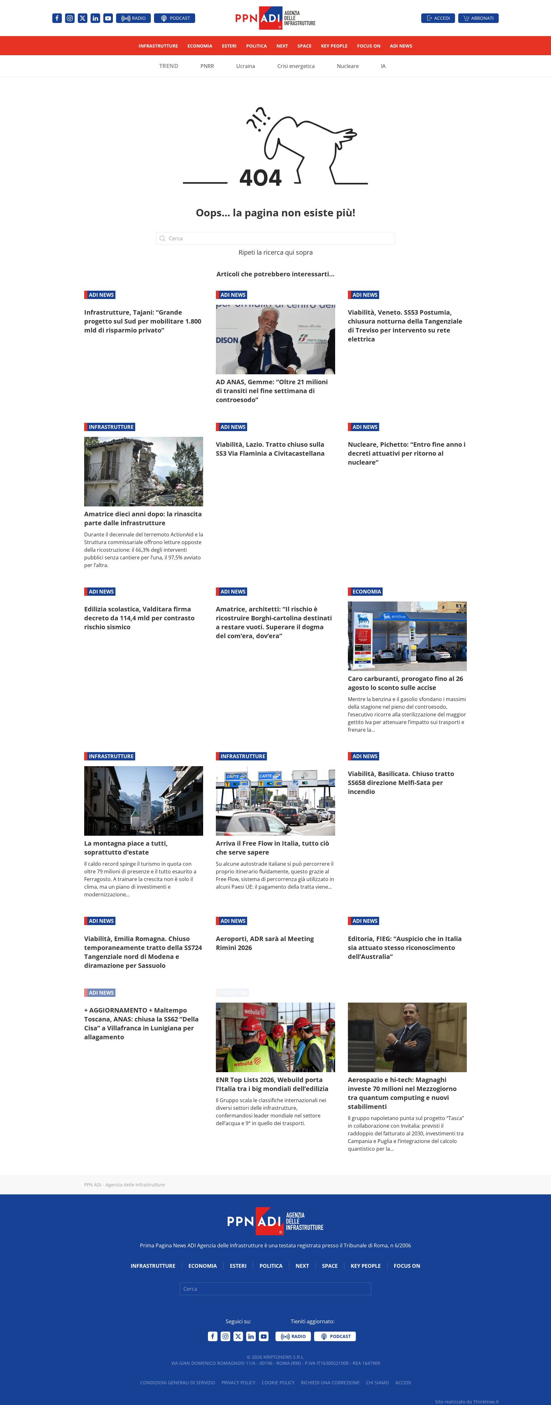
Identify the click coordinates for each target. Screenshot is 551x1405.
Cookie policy (278, 1382)
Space (305, 46)
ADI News (401, 46)
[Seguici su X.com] (82, 18)
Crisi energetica (296, 66)
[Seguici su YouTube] (108, 18)
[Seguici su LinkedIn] (95, 18)
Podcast (179, 18)
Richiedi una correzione (330, 1382)
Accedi (442, 18)
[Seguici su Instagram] (70, 18)
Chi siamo (377, 1382)
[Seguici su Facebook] (57, 18)
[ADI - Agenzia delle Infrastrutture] (275, 1220)
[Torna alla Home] (275, 18)
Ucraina (245, 66)
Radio (138, 18)
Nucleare (348, 66)
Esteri (229, 46)
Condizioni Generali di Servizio (177, 1382)
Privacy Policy (238, 1382)
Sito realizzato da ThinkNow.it (467, 1402)
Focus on (368, 46)
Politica (256, 46)
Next (282, 46)
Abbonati (482, 18)
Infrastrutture (158, 46)
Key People (334, 46)
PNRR (207, 66)
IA (383, 66)
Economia (199, 46)
